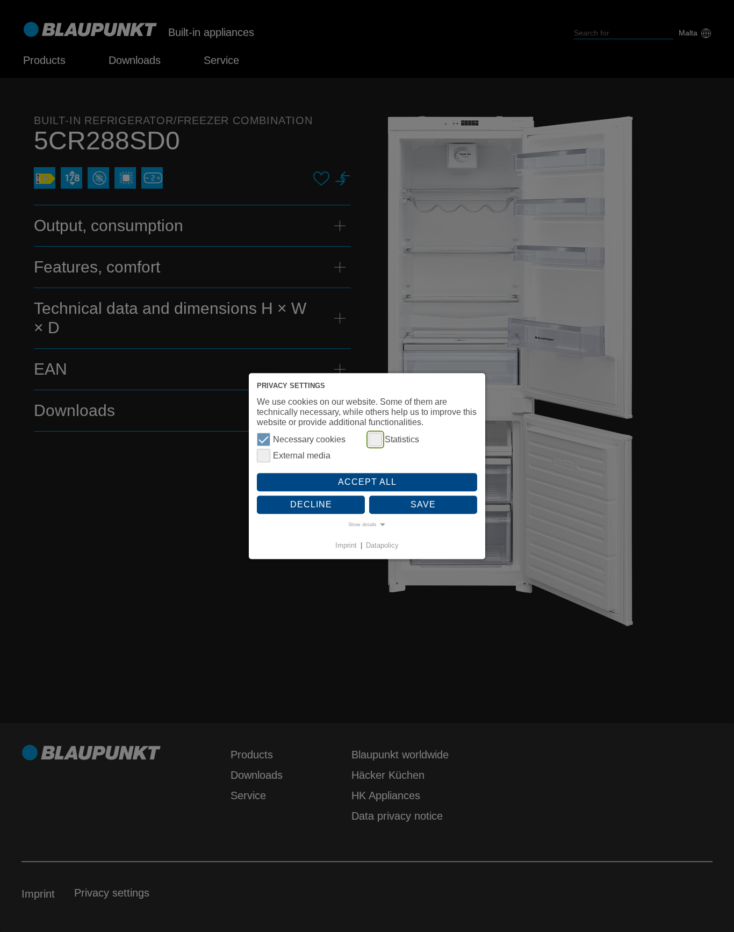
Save (423, 504)
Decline (311, 504)
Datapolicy (382, 546)
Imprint (346, 546)
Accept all (367, 482)
